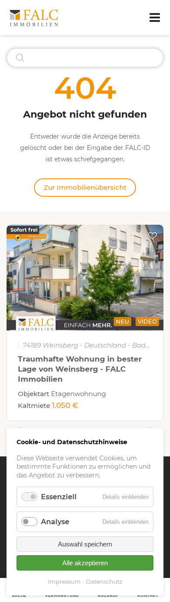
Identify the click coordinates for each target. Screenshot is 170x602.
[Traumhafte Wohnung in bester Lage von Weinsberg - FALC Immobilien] (85, 278)
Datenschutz (104, 581)
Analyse (55, 522)
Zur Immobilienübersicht (85, 187)
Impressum (64, 581)
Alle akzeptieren (85, 563)
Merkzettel (152, 236)
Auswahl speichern (85, 544)
